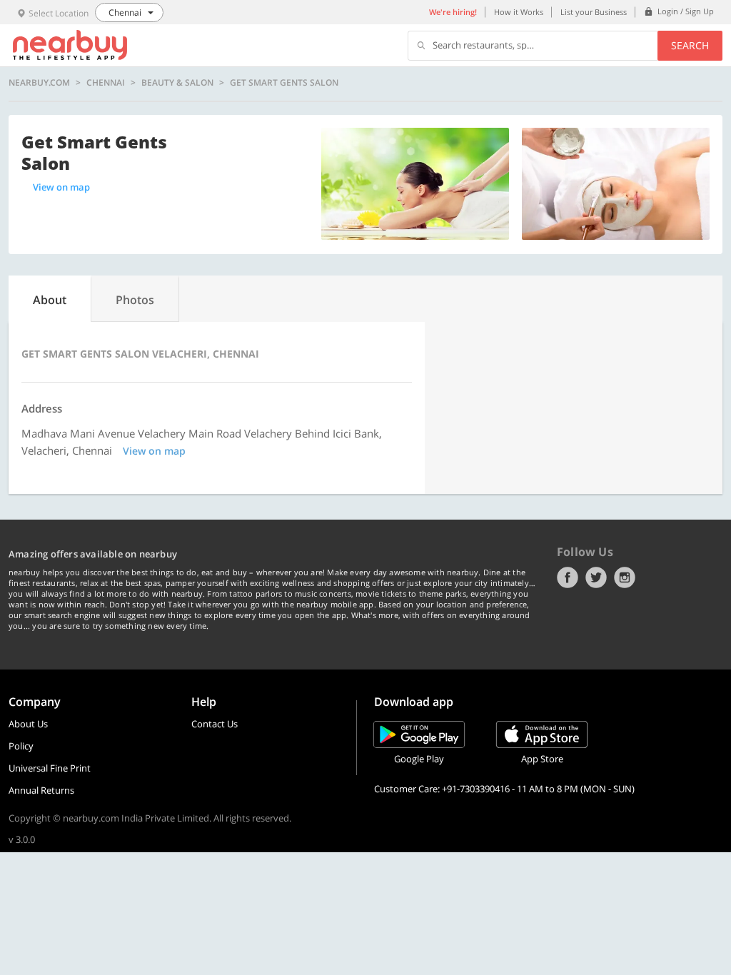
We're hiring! (453, 11)
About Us (28, 723)
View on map (61, 187)
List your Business (593, 11)
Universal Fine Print (50, 768)
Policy (21, 745)
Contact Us (214, 723)
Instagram (624, 577)
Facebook (567, 577)
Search (690, 45)
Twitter (596, 577)
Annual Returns (41, 790)
